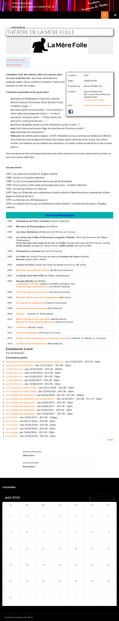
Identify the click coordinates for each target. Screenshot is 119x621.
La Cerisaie (12, 417)
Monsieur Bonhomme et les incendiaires (37, 297)
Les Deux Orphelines (27, 332)
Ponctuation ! (31, 465)
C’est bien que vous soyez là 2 (32, 286)
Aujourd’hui (102, 497)
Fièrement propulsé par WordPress (19, 617)
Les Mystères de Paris (27, 284)
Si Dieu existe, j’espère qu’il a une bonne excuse (42, 338)
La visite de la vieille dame (30, 303)
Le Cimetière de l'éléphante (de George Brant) (30, 398)
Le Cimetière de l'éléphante (20, 394)
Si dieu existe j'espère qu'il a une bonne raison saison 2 (34, 361)
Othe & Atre (32, 453)
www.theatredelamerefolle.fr (98, 105)
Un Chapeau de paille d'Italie (21, 387)
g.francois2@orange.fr (94, 100)
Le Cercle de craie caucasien (31, 308)
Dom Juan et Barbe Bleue (19, 365)
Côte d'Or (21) (18, 27)
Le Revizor (21, 327)
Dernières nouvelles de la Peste (32, 270)
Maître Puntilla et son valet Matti (33, 319)
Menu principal (115, 15)
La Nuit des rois (14, 368)
